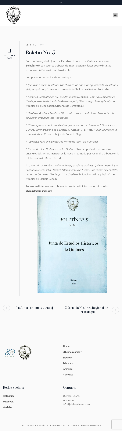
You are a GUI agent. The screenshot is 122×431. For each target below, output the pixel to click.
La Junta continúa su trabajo (35, 308)
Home (66, 346)
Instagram (8, 395)
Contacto (68, 374)
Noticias (67, 357)
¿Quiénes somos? (72, 351)
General (31, 45)
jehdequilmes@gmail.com (39, 190)
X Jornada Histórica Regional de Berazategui (86, 310)
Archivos (67, 368)
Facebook (8, 401)
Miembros (68, 363)
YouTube (7, 407)
